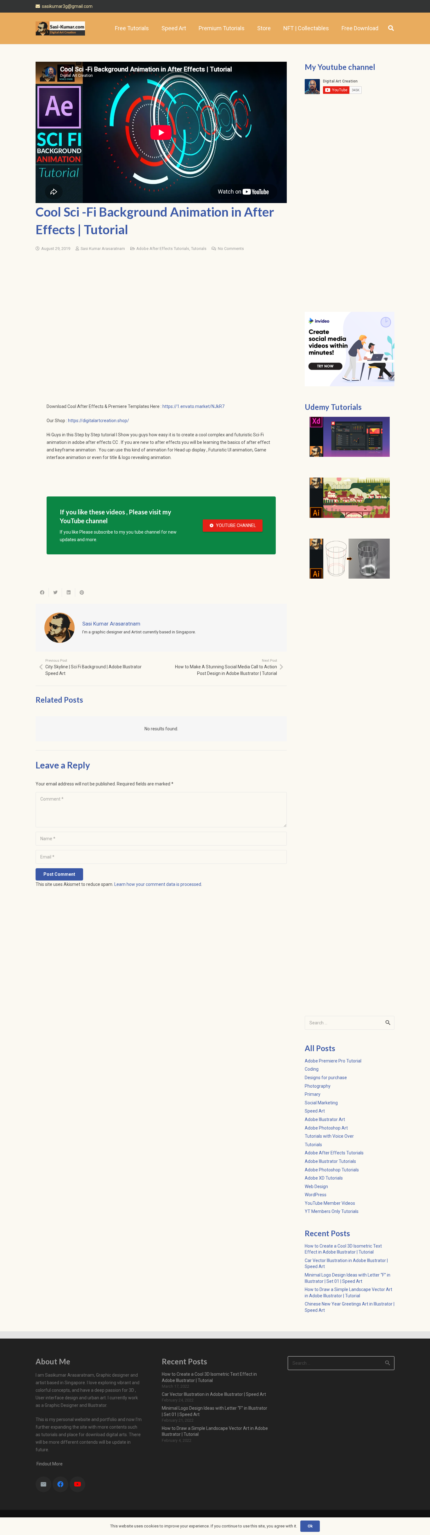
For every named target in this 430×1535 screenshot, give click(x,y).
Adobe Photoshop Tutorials (332, 1169)
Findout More (49, 1463)
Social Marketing (321, 1102)
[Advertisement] (161, 305)
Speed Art (315, 1110)
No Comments (231, 248)
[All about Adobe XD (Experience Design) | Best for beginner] (349, 437)
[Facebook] (60, 1484)
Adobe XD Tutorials (324, 1178)
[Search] (391, 28)
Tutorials (199, 248)
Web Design (316, 1186)
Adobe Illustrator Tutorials (330, 1161)
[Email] (43, 1484)
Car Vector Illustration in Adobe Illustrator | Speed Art (214, 1394)
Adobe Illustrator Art (325, 1119)
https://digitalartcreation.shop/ (98, 420)
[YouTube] (77, 1484)
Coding (312, 1069)
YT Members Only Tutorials (332, 1211)
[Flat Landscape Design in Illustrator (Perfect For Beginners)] (349, 498)
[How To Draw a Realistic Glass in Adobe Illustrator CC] (349, 559)
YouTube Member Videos (330, 1203)
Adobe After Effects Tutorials (162, 248)
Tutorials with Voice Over (329, 1136)
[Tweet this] (55, 592)
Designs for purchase (326, 1077)
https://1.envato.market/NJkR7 (192, 406)
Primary (312, 1094)
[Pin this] (81, 592)
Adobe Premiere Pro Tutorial (333, 1060)
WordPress (315, 1194)
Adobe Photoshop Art (326, 1127)
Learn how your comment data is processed (157, 884)
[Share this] (42, 592)
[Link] (60, 28)
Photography (318, 1086)
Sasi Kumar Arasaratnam (103, 248)
